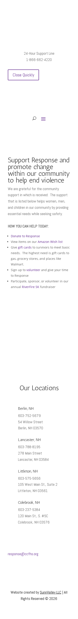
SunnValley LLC (50, 592)
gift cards (25, 247)
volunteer (33, 270)
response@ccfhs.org (23, 553)
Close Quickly (23, 75)
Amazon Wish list (50, 242)
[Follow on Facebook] (34, 571)
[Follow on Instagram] (43, 571)
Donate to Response (25, 236)
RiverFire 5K (30, 287)
